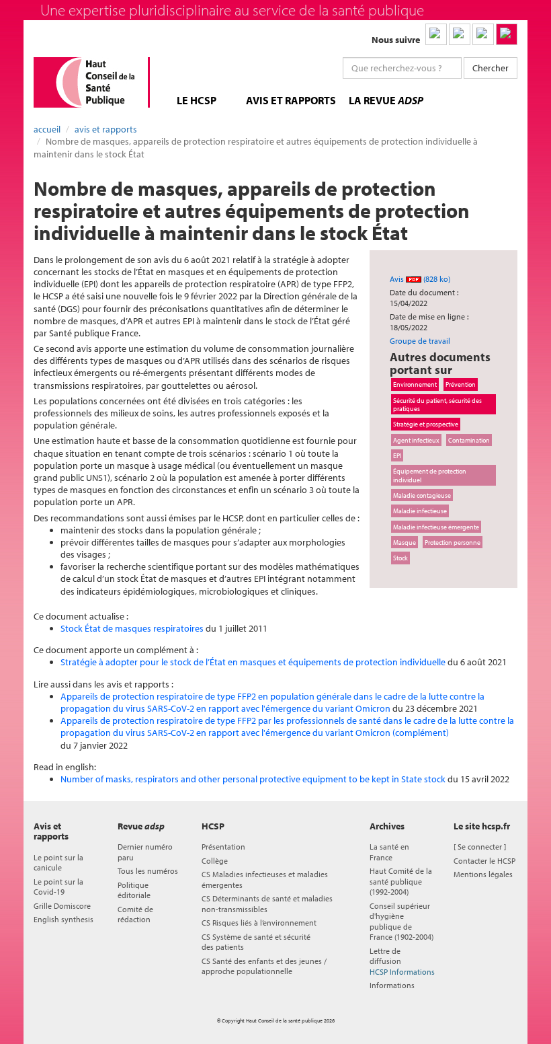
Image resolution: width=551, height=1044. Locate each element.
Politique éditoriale (134, 890)
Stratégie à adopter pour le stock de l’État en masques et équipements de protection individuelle (253, 662)
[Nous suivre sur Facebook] (483, 34)
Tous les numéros (148, 871)
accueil (47, 129)
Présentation (223, 847)
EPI (397, 455)
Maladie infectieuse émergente (436, 527)
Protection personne (452, 542)
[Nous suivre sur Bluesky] (459, 34)
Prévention (461, 384)
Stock (400, 558)
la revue (386, 100)
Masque (404, 542)
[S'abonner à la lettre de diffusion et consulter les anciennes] (506, 34)
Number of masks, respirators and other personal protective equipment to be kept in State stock (253, 779)
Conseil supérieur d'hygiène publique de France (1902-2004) (401, 921)
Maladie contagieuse (422, 495)
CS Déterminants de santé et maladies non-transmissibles (267, 903)
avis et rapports (291, 100)
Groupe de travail (420, 341)
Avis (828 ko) (420, 279)
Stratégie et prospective (425, 424)
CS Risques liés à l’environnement (259, 923)
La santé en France (389, 852)
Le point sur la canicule (58, 862)
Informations (392, 985)
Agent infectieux (416, 440)
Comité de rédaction (135, 914)
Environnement (415, 384)
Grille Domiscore (62, 906)
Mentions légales (483, 874)
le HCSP (196, 100)
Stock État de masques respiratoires (132, 628)
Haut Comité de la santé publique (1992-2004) (401, 881)
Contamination (469, 440)
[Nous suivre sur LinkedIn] (436, 34)
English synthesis (63, 919)
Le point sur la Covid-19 (58, 887)
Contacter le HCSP (484, 861)
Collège (215, 861)
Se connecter (480, 847)
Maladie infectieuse (420, 511)
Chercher (490, 68)
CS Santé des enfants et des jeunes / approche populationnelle (264, 966)
